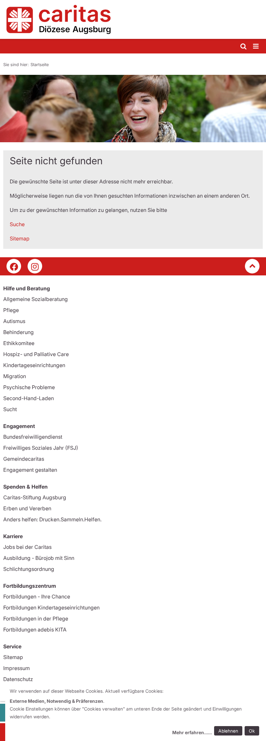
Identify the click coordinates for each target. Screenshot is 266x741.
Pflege (11, 310)
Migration (14, 376)
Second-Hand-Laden (28, 398)
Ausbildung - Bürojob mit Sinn (38, 558)
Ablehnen (228, 731)
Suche (17, 224)
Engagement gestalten (30, 470)
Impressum (16, 668)
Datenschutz (18, 679)
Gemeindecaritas (23, 459)
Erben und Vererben (27, 508)
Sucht (10, 409)
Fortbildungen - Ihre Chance (36, 596)
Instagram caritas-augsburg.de (35, 266)
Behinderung (18, 332)
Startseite (39, 64)
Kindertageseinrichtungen (34, 365)
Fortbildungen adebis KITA (34, 629)
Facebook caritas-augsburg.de (13, 266)
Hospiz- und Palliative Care (36, 354)
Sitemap (20, 238)
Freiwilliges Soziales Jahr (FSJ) (40, 448)
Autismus (14, 321)
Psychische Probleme (29, 387)
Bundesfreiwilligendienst (32, 437)
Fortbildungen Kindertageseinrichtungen (51, 607)
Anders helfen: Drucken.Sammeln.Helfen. (52, 519)
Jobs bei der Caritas (27, 547)
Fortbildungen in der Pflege (35, 618)
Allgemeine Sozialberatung (35, 299)
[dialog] (135, 712)
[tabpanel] (133, 108)
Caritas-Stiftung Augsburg (34, 497)
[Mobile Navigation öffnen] (256, 46)
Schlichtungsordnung (28, 569)
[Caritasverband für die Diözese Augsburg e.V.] (133, 19)
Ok (252, 731)
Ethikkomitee (18, 343)
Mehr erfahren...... (192, 732)
